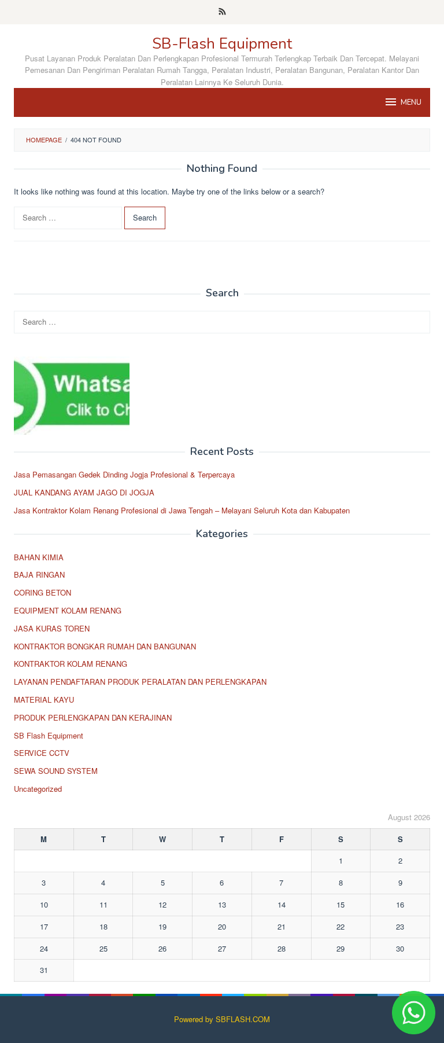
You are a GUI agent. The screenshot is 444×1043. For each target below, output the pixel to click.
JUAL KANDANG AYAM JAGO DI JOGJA (84, 492)
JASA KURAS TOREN (52, 628)
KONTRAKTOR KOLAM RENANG (70, 663)
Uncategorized (38, 788)
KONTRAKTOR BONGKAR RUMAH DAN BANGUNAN (105, 646)
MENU (411, 102)
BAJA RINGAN (39, 574)
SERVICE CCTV (41, 752)
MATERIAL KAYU (44, 699)
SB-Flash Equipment (222, 44)
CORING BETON (42, 592)
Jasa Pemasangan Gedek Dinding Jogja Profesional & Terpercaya (124, 474)
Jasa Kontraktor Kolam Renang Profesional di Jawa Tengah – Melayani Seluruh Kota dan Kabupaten (182, 510)
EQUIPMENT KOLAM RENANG (67, 610)
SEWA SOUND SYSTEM (56, 770)
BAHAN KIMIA (39, 557)
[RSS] (222, 12)
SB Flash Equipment (48, 735)
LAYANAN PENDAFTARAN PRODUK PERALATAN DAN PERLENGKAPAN (140, 681)
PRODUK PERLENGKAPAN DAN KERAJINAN (93, 717)
